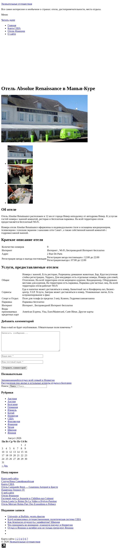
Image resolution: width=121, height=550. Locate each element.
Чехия (11, 427)
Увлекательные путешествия (16, 4)
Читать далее (8, 20)
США (11, 418)
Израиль (12, 410)
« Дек (5, 465)
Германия (13, 407)
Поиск (4, 386)
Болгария (12, 404)
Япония (12, 432)
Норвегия (13, 415)
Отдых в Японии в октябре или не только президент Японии (40, 527)
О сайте (12, 34)
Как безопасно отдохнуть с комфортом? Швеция (34, 522)
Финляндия (14, 421)
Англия (12, 401)
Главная (12, 25)
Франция (12, 424)
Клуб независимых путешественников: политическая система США (44, 519)
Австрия (12, 398)
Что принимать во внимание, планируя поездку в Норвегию (40, 525)
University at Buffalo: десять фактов (26, 516)
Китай (11, 413)
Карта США (14, 28)
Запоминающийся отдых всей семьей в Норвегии (28, 380)
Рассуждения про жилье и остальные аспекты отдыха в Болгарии (36, 383)
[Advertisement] (60, 60)
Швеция (12, 430)
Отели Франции (16, 31)
